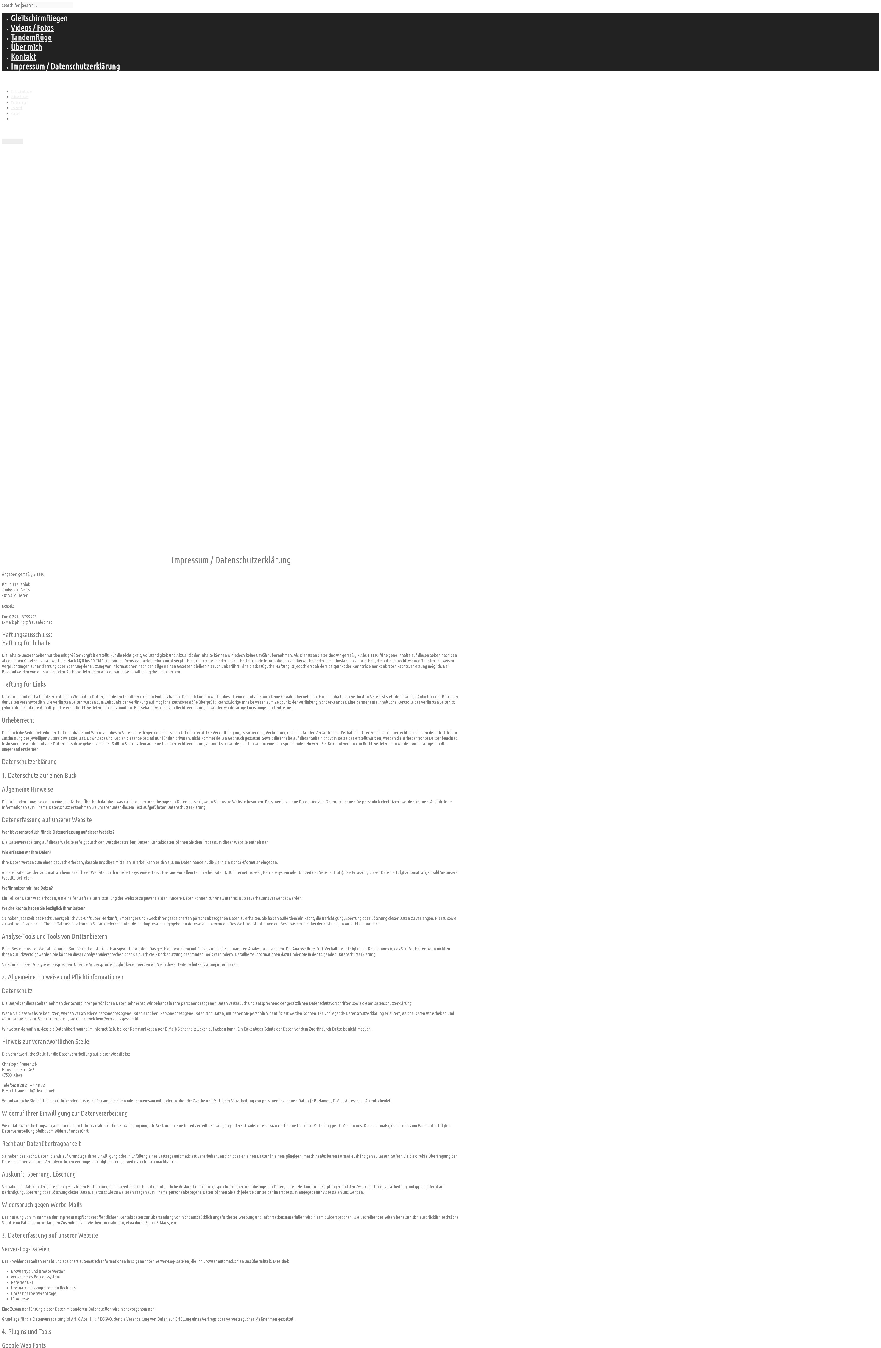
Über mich (26, 47)
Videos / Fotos (32, 27)
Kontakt (23, 56)
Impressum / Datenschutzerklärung (65, 66)
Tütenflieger (17, 80)
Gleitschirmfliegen (39, 18)
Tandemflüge (31, 37)
